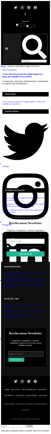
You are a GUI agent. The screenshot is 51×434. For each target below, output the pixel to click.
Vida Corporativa (9, 70)
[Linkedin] (28, 7)
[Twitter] (15, 7)
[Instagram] (22, 7)
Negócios (42, 390)
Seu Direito (9, 395)
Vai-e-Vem (43, 395)
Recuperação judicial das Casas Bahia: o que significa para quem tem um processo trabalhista (24, 205)
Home (7, 390)
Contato (25, 410)
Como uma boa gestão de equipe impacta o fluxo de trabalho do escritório (22, 75)
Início (3, 66)
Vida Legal (15, 390)
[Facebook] (35, 7)
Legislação (20, 395)
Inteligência (31, 395)
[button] (6, 48)
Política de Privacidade (21, 249)
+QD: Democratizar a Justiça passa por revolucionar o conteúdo (20, 316)
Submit (29, 426)
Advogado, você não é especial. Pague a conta (23, 311)
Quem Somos (9, 404)
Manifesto (20, 404)
